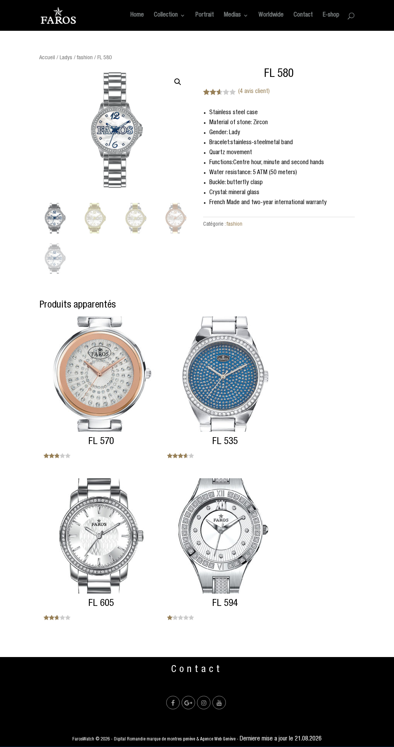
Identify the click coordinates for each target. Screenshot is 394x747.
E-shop (331, 15)
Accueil (47, 58)
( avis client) (254, 92)
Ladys (66, 58)
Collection (166, 15)
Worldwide (271, 15)
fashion (85, 58)
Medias (232, 15)
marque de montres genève (171, 739)
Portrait (204, 15)
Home (137, 15)
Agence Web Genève (217, 739)
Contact (303, 15)
